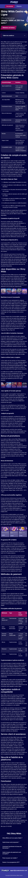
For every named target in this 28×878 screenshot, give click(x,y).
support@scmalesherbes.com (18, 870)
